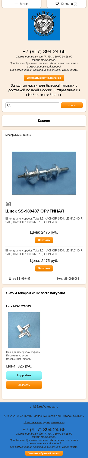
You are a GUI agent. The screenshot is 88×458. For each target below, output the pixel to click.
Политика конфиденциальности (44, 422)
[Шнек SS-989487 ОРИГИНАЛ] (44, 173)
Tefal (26, 134)
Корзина (67, 4)
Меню (24, 4)
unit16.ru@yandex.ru (44, 406)
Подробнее (24, 375)
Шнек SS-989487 (19, 278)
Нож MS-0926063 (68, 278)
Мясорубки (12, 134)
